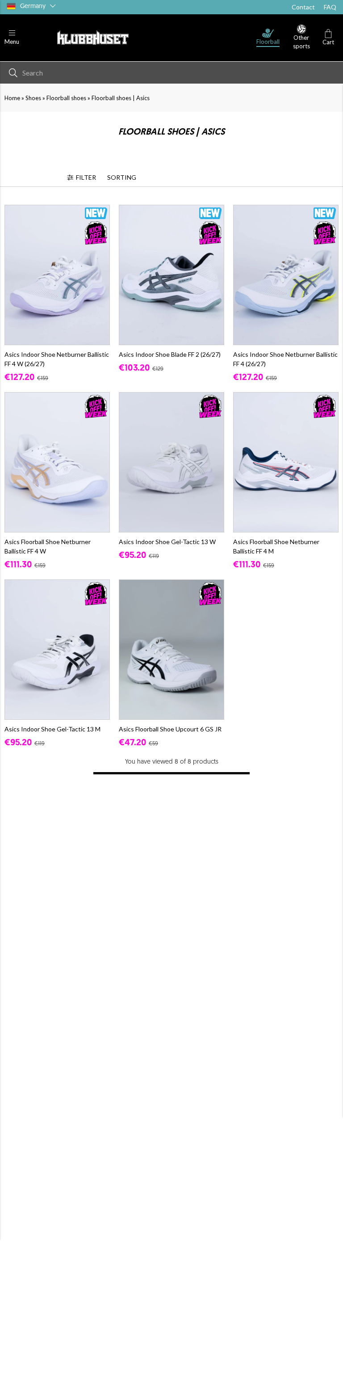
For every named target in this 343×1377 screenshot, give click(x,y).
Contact (303, 7)
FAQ (330, 7)
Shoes (33, 97)
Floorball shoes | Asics (121, 97)
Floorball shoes (66, 97)
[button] (11, 37)
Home (12, 97)
